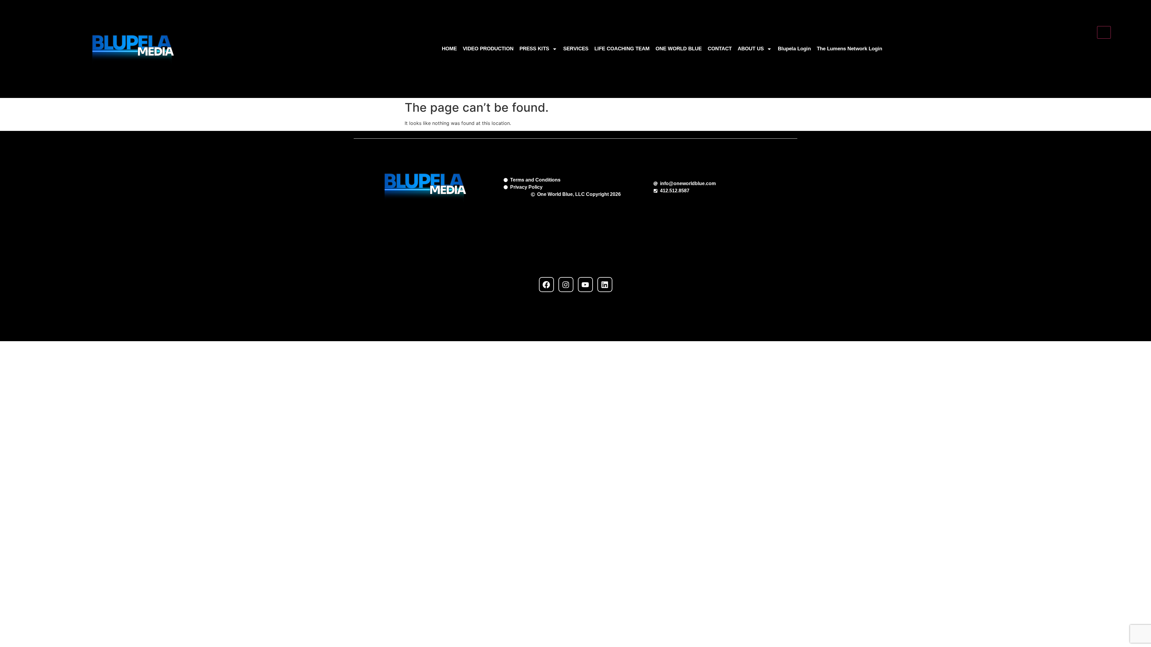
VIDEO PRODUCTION (488, 49)
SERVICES (575, 49)
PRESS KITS (534, 49)
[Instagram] (565, 284)
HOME (449, 49)
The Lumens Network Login (849, 49)
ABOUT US (751, 49)
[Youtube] (585, 284)
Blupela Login (794, 49)
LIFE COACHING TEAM (622, 49)
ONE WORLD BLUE (679, 49)
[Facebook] (546, 284)
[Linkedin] (604, 284)
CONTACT (720, 49)
